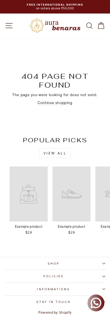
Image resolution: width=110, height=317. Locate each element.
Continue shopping (55, 103)
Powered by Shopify (55, 312)
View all (55, 153)
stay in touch (53, 301)
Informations (53, 289)
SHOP (54, 263)
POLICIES (53, 276)
